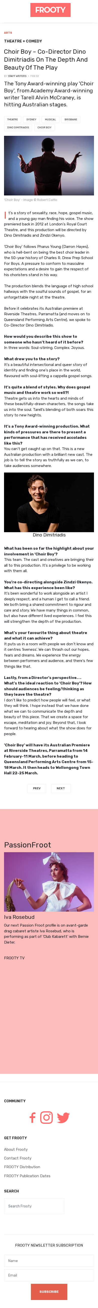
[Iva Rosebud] (49, 881)
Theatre (12, 119)
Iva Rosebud (19, 917)
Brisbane (71, 119)
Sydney (31, 119)
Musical (50, 119)
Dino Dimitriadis (18, 127)
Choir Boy (44, 127)
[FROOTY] (50, 10)
